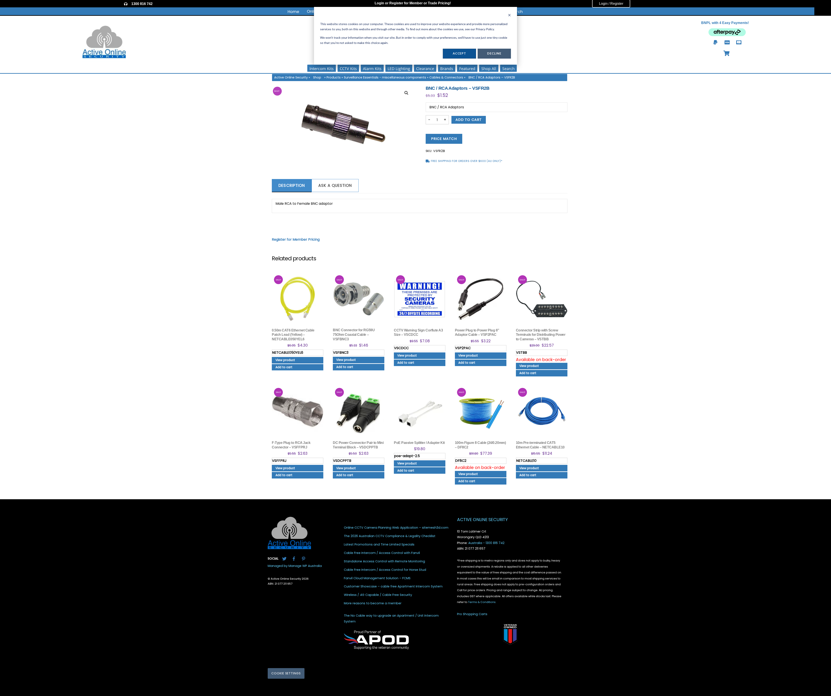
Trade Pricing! (439, 3)
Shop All (488, 68)
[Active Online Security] (289, 547)
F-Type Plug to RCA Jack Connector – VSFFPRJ (291, 445)
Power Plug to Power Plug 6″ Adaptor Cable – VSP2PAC (477, 332)
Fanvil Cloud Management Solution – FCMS (377, 578)
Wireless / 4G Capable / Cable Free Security (378, 595)
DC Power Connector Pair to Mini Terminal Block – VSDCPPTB (358, 445)
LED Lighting (399, 68)
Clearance (425, 68)
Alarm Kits (372, 68)
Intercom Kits (321, 68)
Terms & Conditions (482, 602)
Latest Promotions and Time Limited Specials (379, 544)
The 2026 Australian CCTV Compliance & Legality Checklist (389, 536)
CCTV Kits (348, 68)
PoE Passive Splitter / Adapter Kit (419, 443)
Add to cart (469, 119)
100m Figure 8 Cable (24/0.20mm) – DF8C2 (480, 445)
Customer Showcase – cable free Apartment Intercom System (393, 587)
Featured (467, 68)
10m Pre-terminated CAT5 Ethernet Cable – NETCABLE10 (540, 445)
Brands (446, 68)
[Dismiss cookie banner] (509, 15)
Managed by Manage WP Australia (295, 566)
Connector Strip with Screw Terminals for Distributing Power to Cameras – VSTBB (540, 334)
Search (508, 68)
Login (379, 3)
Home (293, 11)
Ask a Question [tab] (335, 185)
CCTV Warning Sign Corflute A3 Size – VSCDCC (418, 332)
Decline (494, 53)
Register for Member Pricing (296, 239)
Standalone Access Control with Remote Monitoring (384, 561)
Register (396, 3)
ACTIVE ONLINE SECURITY (482, 520)
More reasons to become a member (372, 603)
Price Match (444, 138)
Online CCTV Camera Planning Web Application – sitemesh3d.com (396, 528)
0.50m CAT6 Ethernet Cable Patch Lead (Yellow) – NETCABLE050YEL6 (293, 334)
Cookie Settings (286, 673)
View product (285, 360)
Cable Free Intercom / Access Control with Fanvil (382, 553)
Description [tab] (292, 185)
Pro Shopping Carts (472, 614)
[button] (406, 93)
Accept (459, 53)
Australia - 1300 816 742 (486, 543)
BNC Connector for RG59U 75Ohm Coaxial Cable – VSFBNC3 (354, 334)
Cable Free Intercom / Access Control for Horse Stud (385, 570)
